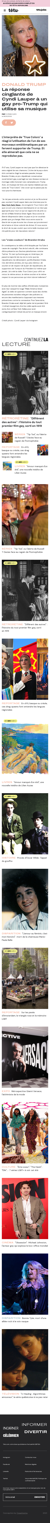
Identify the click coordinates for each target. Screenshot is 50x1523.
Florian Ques (11, 114)
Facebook (6, 1464)
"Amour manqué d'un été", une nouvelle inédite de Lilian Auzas (31, 469)
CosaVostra (22, 1513)
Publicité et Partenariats (33, 1471)
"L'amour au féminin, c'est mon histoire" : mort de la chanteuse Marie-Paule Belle (24, 936)
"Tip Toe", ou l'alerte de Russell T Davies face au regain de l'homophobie (30, 437)
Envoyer (39, 1497)
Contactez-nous (30, 1457)
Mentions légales (31, 1464)
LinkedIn (6, 1471)
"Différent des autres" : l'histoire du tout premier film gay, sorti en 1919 (23, 422)
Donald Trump (24, 84)
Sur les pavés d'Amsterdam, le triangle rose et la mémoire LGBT (24, 1015)
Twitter (5, 1478)
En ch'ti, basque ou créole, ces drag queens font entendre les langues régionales (24, 706)
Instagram (6, 1457)
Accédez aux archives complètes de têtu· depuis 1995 (18, 4)
